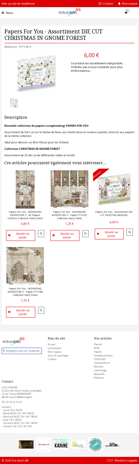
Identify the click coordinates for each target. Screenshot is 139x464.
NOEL (97, 348)
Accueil (51, 344)
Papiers (98, 351)
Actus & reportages (58, 355)
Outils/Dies (100, 359)
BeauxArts (99, 374)
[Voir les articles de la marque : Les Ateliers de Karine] (61, 449)
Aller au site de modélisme (18, 3)
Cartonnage (100, 370)
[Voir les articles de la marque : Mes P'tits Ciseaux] (95, 451)
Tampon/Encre (102, 362)
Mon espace (54, 351)
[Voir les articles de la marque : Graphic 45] (26, 447)
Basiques (99, 377)
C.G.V (110, 460)
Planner (98, 344)
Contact (52, 359)
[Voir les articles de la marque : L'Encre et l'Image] (78, 448)
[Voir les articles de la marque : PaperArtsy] (112, 445)
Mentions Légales (126, 460)
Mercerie (98, 366)
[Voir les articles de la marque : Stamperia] (43, 451)
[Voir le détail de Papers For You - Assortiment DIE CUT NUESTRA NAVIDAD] (129, 232)
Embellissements (103, 355)
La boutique (54, 348)
